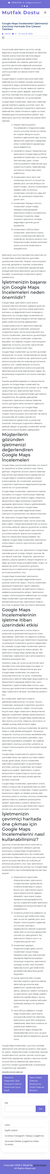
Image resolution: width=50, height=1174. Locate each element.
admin (7, 34)
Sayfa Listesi (11, 1130)
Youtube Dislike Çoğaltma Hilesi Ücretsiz (22, 1143)
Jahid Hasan (40, 1165)
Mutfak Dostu (21, 12)
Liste (7, 1125)
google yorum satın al (12, 1072)
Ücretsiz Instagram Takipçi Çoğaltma (24, 1136)
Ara (6, 1103)
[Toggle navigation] (45, 12)
